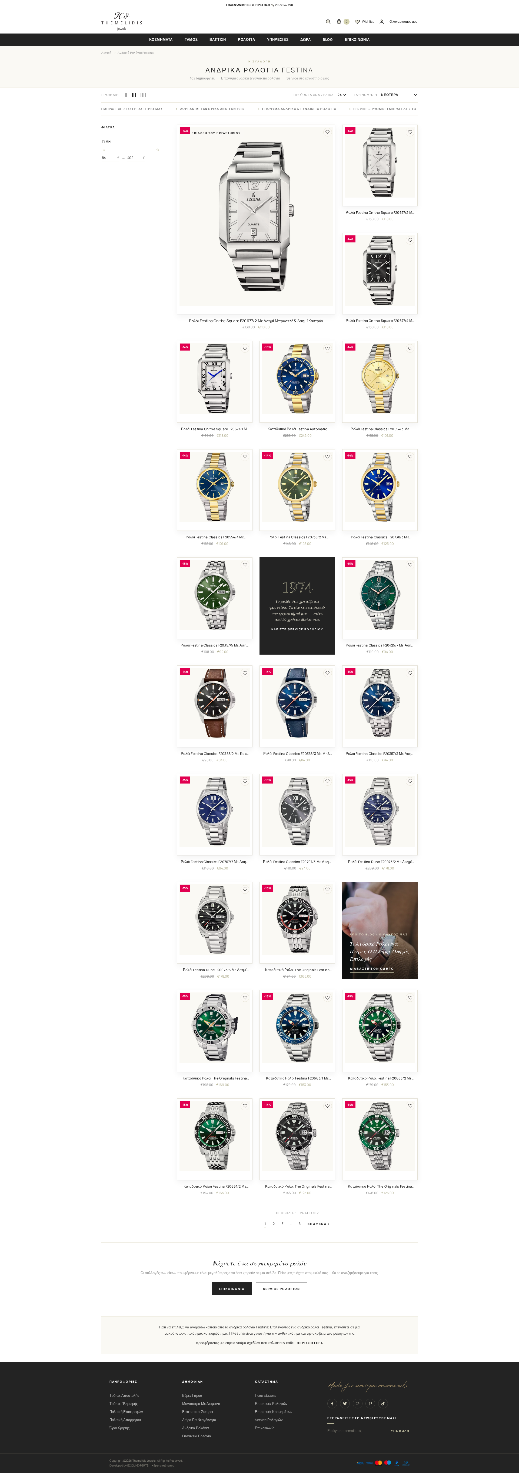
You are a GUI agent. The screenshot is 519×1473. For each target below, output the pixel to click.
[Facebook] (332, 1403)
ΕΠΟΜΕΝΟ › (319, 1224)
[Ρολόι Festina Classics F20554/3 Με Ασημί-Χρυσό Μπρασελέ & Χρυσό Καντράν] (380, 378)
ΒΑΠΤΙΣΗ (217, 39)
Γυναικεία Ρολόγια (196, 1436)
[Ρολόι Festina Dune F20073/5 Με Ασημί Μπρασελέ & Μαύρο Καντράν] (214, 919)
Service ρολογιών (281, 1289)
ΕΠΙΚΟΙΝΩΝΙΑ (357, 39)
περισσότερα (310, 1343)
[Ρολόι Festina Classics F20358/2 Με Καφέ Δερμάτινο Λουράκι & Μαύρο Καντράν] (214, 703)
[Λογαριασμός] (382, 22)
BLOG (328, 39)
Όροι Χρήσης (119, 1428)
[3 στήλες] (134, 95)
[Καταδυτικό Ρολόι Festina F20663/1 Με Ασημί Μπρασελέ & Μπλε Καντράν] (297, 1027)
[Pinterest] (370, 1403)
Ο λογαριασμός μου (404, 21)
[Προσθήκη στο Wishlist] (327, 132)
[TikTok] (383, 1403)
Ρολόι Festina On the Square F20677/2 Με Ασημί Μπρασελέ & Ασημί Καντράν (256, 320)
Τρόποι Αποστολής (124, 1395)
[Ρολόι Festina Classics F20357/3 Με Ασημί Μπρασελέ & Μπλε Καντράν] (380, 703)
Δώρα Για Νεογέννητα (199, 1420)
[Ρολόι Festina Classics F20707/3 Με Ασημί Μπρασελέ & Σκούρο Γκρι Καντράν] (297, 811)
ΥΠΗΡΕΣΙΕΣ (278, 39)
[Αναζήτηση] (328, 22)
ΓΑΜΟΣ (191, 39)
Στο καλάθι (256, 309)
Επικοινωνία (232, 1289)
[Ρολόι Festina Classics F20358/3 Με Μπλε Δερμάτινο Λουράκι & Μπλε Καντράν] (297, 703)
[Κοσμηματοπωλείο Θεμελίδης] (121, 22)
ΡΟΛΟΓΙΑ (246, 39)
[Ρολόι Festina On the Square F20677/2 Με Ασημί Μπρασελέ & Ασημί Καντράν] (256, 216)
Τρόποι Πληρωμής (123, 1403)
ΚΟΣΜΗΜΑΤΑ (161, 39)
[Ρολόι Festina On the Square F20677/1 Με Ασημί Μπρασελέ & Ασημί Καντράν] (214, 378)
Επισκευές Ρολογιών (271, 1403)
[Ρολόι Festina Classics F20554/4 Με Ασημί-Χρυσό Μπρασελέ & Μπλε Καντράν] (214, 487)
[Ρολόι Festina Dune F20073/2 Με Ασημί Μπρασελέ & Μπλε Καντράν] (380, 811)
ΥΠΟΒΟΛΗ (400, 1430)
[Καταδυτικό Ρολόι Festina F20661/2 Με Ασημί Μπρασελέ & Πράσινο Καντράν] (214, 1136)
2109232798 (284, 5)
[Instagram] (357, 1403)
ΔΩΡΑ (305, 39)
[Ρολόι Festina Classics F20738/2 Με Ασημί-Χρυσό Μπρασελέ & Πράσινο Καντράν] (297, 487)
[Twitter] (345, 1403)
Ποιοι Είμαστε (265, 1395)
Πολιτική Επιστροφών (126, 1411)
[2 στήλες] (126, 95)
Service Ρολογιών (269, 1420)
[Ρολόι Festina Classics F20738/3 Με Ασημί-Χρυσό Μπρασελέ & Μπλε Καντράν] (380, 487)
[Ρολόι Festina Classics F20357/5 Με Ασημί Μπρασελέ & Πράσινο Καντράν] (214, 595)
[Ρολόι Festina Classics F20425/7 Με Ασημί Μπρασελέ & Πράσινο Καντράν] (380, 595)
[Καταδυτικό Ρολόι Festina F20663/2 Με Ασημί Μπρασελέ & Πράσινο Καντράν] (380, 1027)
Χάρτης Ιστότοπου (163, 1465)
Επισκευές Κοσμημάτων (273, 1411)
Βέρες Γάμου (192, 1395)
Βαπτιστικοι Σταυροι (197, 1411)
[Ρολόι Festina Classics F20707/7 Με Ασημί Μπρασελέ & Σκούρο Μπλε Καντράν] (214, 811)
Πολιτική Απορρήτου (125, 1420)
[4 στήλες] (143, 95)
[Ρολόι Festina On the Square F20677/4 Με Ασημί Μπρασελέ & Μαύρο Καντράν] (380, 270)
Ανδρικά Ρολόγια (195, 1428)
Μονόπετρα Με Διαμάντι (201, 1403)
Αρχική (106, 53)
